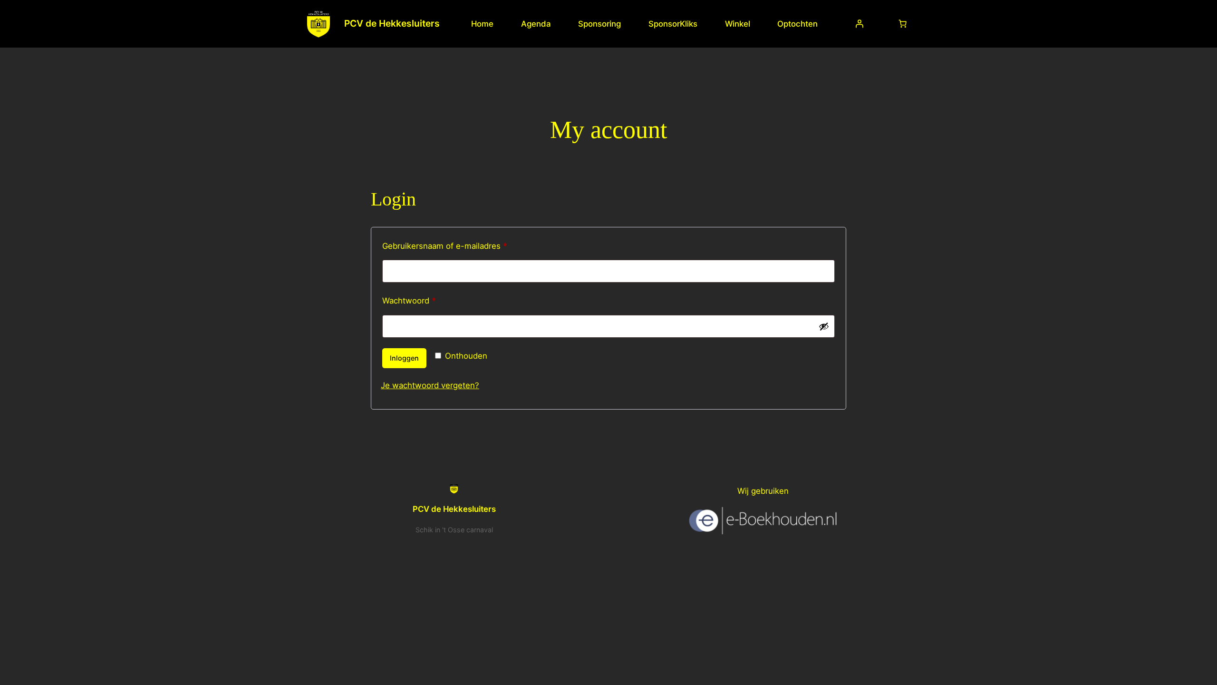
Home (482, 24)
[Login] (859, 24)
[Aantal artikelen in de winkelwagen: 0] (903, 24)
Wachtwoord (422, 300)
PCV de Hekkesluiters (392, 23)
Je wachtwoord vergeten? (430, 385)
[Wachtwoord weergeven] (824, 326)
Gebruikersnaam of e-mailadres (457, 246)
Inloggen (404, 358)
